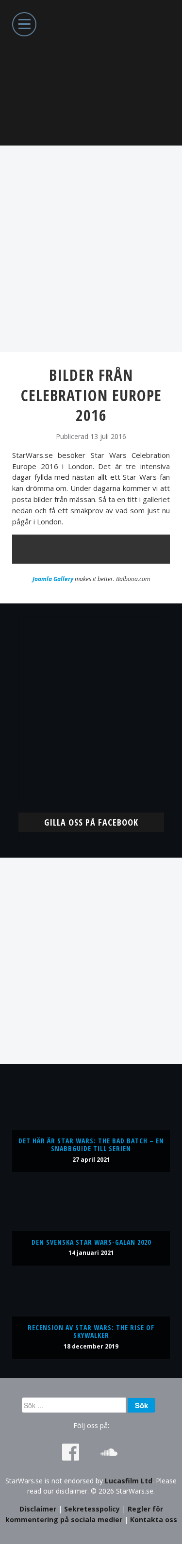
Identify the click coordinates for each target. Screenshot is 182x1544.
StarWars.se (91, 73)
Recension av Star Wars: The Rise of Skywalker (91, 1331)
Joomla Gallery (53, 579)
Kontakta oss (153, 1519)
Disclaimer (37, 1508)
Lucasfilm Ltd (128, 1480)
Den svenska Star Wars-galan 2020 (91, 1242)
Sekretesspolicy (92, 1508)
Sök (141, 1405)
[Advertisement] (91, 249)
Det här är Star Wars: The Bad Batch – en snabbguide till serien (91, 1144)
